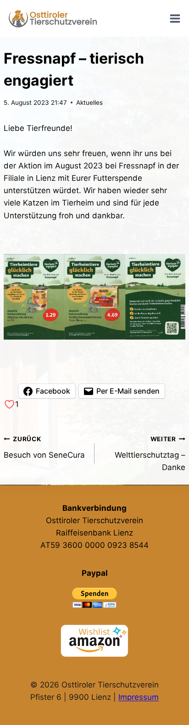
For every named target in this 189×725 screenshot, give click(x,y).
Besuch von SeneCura (44, 447)
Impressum (138, 697)
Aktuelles (89, 102)
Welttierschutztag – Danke (150, 453)
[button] (94, 297)
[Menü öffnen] (174, 18)
